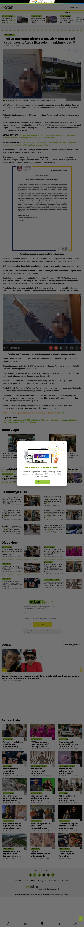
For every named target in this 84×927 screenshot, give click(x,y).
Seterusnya (42, 482)
